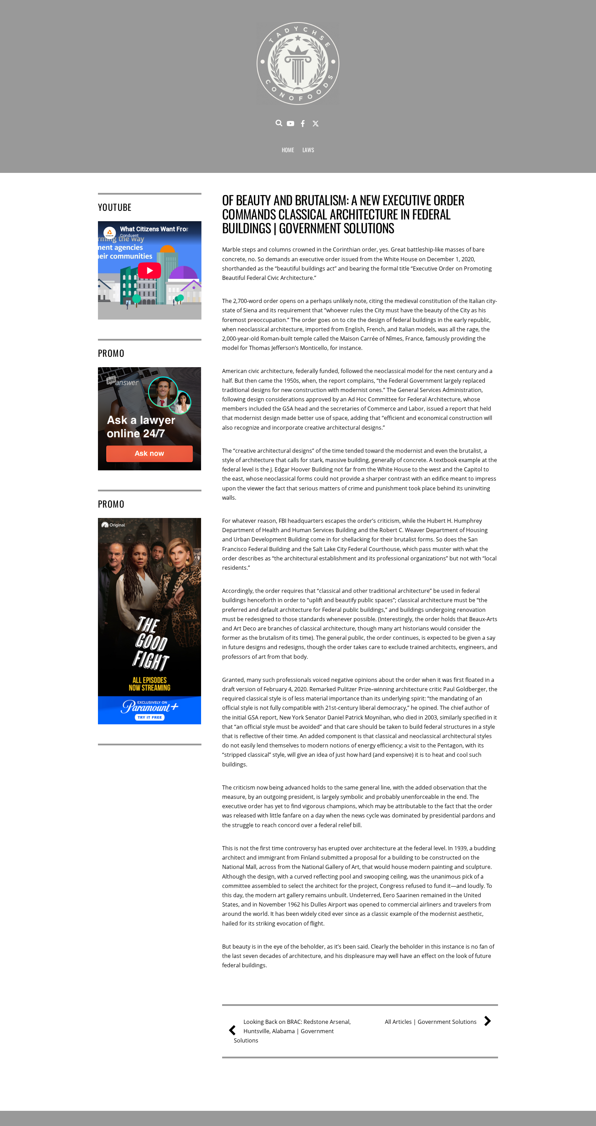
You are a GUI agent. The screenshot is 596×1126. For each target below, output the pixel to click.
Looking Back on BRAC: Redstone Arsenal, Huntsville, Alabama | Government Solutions (292, 1031)
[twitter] (315, 122)
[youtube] (290, 122)
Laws (308, 150)
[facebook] (303, 122)
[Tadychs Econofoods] (298, 96)
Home (288, 150)
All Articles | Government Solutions (431, 1022)
